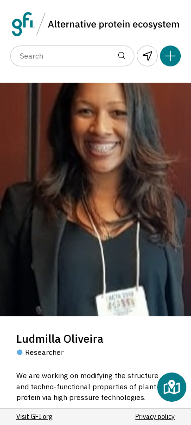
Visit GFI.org (34, 416)
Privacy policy (155, 416)
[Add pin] (170, 56)
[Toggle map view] (171, 387)
